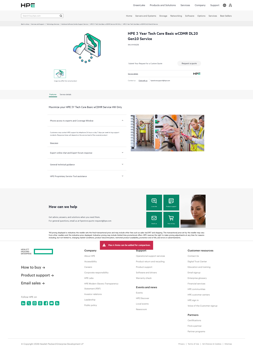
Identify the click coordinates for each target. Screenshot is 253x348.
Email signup (194, 272)
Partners (193, 315)
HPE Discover (142, 298)
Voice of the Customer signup (202, 305)
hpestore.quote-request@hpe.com (95, 220)
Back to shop (25, 24)
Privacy (181, 344)
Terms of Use (193, 344)
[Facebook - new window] (46, 303)
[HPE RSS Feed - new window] (57, 303)
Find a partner (195, 326)
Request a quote (189, 63)
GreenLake (139, 5)
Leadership (89, 299)
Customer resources (200, 250)
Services (185, 5)
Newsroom (141, 309)
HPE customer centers (199, 294)
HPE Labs (89, 278)
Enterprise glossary (197, 278)
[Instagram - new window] (34, 303)
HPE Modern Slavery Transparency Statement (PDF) (101, 286)
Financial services (196, 283)
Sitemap (228, 344)
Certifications (194, 320)
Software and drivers (146, 272)
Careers (88, 267)
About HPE (89, 256)
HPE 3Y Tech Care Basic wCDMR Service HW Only (105, 24)
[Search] (61, 16)
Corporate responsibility (96, 272)
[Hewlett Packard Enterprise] (28, 5)
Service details (133, 73)
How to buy (171, 223)
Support (214, 5)
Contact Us (193, 256)
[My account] (230, 5)
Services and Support (37, 24)
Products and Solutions (163, 5)
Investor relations (93, 294)
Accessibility (90, 261)
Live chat (154, 206)
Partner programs (196, 331)
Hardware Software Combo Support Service (74, 24)
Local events (142, 303)
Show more (54, 143)
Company (200, 5)
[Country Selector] (224, 5)
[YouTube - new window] (51, 303)
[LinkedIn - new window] (23, 303)
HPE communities (196, 289)
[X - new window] (29, 303)
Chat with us (143, 80)
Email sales (31, 283)
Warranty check (144, 278)
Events (139, 292)
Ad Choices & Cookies (211, 344)
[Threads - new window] (40, 303)
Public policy (90, 305)
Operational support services (150, 256)
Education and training (199, 267)
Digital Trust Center (197, 261)
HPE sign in (193, 300)
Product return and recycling (150, 261)
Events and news (146, 287)
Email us (154, 223)
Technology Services (53, 24)
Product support (171, 206)
